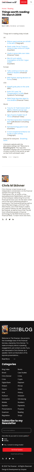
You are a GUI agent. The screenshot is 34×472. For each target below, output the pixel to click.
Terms (16, 454)
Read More (6, 359)
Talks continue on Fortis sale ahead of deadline (17, 72)
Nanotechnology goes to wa (17, 127)
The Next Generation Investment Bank (19, 121)
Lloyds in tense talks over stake (18, 53)
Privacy (21, 454)
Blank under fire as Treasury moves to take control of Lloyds (18, 47)
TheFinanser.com (8, 194)
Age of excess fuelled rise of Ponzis (17, 116)
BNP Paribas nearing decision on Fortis (19, 78)
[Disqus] (17, 244)
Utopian (23, 469)
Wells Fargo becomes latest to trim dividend (17, 99)
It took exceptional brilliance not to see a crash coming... (18, 133)
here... (29, 215)
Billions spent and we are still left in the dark (19, 42)
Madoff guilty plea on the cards (18, 87)
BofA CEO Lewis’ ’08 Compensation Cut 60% (15, 92)
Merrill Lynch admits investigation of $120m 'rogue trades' (18, 60)
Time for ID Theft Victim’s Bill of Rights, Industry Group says (18, 109)
